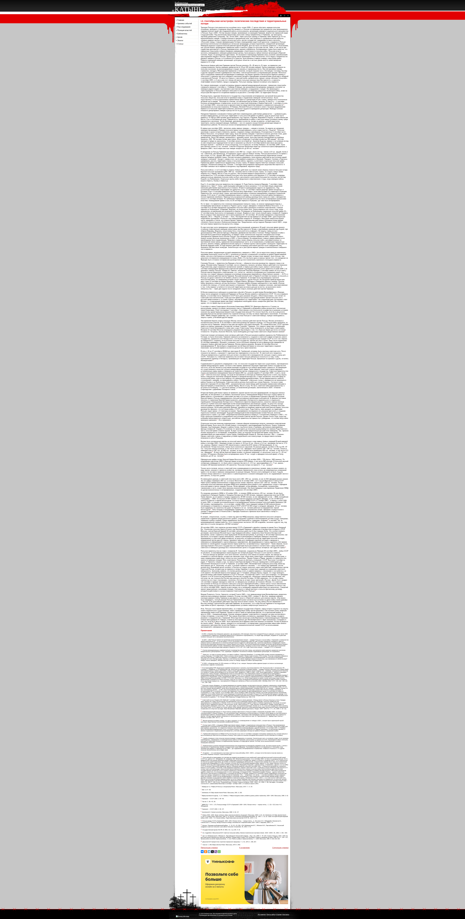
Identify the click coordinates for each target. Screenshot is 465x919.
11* (213, 360)
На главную (262, 914)
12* (204, 374)
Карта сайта (271, 914)
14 (269, 543)
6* (276, 138)
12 (210, 509)
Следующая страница (280, 848)
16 (267, 604)
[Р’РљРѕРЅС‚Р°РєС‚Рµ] (202, 851)
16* (285, 547)
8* (201, 699)
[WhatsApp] (219, 851)
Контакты (286, 914)
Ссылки (279, 914)
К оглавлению (244, 848)
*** (283, 104)
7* (259, 148)
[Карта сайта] (284, 16)
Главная (180, 20)
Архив (179, 37)
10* (239, 255)
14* (211, 512)
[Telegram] (209, 851)
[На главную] (281, 16)
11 (272, 464)
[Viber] (215, 851)
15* (268, 520)
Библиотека (182, 34)
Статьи (180, 44)
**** (263, 124)
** (201, 639)
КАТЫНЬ (188, 9)
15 (255, 590)
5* (275, 129)
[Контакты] (288, 16)
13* (212, 451)
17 (213, 622)
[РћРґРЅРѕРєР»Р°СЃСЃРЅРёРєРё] (205, 851)
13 (238, 523)
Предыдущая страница (209, 848)
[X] (212, 851)
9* (216, 185)
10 (223, 455)
